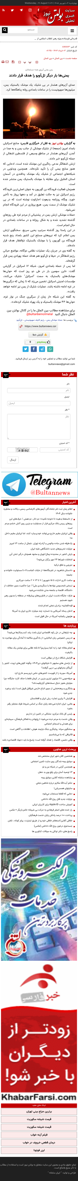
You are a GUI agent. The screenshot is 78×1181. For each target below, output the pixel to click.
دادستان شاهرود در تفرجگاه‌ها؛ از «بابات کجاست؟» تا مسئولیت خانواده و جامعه (38, 573)
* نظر (67, 410)
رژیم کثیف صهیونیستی (34, 320)
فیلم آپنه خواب (39, 1135)
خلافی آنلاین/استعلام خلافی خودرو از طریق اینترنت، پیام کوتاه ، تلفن (40, 820)
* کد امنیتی (64, 443)
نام (68, 384)
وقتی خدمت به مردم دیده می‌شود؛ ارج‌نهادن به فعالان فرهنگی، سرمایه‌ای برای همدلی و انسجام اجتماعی (38, 721)
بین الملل (58, 58)
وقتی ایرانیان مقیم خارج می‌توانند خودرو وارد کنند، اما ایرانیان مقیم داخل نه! (38, 536)
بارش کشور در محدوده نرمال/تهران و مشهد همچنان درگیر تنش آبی (40, 554)
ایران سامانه (54, 1173)
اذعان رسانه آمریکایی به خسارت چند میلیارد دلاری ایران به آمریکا (42, 611)
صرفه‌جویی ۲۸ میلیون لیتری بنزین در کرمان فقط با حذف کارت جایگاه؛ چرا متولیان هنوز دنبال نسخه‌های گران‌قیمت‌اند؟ (38, 681)
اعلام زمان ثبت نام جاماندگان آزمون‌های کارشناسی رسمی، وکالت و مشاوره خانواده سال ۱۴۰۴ (38, 511)
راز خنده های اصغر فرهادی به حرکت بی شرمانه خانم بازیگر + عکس (40, 810)
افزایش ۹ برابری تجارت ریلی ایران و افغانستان (51, 698)
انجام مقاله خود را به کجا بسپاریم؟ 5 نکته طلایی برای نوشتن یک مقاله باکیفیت (39, 650)
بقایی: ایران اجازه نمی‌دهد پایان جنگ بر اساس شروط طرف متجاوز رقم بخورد (39, 706)
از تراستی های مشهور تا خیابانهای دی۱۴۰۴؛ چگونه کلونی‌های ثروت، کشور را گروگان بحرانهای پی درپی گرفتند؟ (37, 665)
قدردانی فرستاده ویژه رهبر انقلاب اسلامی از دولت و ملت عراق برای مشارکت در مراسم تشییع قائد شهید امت (40, 41)
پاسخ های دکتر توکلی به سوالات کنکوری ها (52, 831)
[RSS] (3, 10)
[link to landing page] (58, 16)
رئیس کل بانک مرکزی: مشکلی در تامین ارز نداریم (49, 714)
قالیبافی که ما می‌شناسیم (60, 734)
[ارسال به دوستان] (7, 61)
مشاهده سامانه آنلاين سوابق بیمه (56, 777)
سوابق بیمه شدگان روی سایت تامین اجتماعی (51, 761)
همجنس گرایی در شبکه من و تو (57, 767)
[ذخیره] (13, 61)
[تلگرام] (39, 484)
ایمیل (66, 397)
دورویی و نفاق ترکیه (63, 565)
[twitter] (12, 11)
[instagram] (30, 10)
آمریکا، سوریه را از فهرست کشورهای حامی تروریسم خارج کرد (43, 673)
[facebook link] (34, 349)
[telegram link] (42, 349)
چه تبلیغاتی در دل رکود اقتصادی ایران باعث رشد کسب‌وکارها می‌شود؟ (39, 632)
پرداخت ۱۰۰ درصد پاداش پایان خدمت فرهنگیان (50, 815)
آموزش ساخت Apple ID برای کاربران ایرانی (52, 804)
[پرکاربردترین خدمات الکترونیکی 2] (39, 899)
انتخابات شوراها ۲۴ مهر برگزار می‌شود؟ (54, 559)
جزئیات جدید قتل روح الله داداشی (56, 799)
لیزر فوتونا (39, 1150)
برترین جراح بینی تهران (39, 1111)
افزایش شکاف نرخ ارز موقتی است (56, 658)
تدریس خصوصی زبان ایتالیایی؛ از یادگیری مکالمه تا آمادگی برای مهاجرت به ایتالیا (37, 640)
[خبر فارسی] (39, 1032)
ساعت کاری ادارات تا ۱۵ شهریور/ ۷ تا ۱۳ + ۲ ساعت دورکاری (44, 580)
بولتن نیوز (57, 143)
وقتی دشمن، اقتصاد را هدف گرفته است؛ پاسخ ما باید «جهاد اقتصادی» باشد (37, 740)
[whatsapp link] (50, 349)
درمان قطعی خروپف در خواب (39, 1143)
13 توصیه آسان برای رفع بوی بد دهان (55, 772)
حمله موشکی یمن (54, 320)
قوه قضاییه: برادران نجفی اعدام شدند (55, 605)
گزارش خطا (38, 335)
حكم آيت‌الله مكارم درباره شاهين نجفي (54, 783)
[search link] (5, 30)
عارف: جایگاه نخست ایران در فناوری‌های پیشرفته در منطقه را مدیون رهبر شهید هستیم (38, 598)
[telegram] (21, 10)
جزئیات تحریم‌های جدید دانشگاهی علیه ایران (51, 549)
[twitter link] (26, 349)
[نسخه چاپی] (2, 61)
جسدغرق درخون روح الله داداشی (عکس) (53, 826)
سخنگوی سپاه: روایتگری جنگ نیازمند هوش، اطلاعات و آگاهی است (41, 729)
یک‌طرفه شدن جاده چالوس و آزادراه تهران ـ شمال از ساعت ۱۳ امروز (40, 543)
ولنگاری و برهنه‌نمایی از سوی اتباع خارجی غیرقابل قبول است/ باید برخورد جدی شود (38, 691)
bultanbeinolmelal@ (39, 314)
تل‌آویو (19, 320)
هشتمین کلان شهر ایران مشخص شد (55, 756)
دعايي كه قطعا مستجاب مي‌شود (57, 794)
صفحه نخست (71, 58)
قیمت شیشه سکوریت (39, 1119)
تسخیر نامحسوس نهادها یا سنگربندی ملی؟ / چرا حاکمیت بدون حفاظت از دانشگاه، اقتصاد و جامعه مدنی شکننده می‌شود (38, 588)
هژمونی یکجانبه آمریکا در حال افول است (53, 616)
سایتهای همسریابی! (63, 788)
